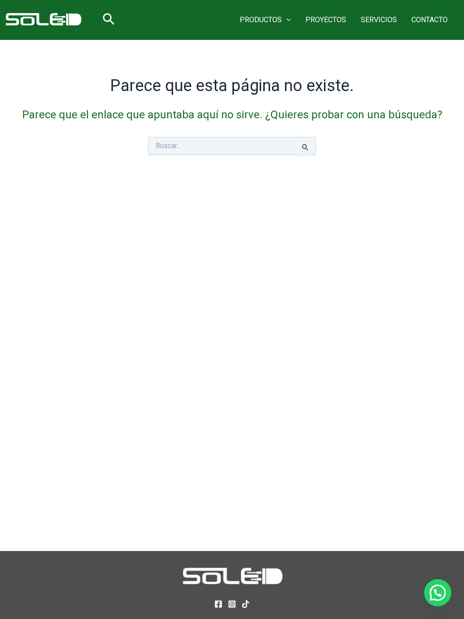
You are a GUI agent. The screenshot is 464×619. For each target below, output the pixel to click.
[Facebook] (218, 604)
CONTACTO (429, 19)
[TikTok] (246, 604)
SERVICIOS (379, 19)
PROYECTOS (325, 19)
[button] (108, 20)
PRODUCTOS (261, 19)
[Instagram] (232, 604)
